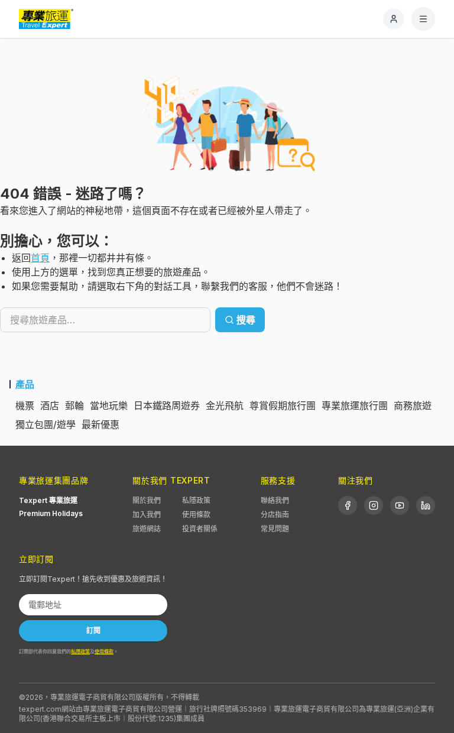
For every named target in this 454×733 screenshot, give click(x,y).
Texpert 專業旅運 (48, 500)
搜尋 (245, 320)
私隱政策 (196, 500)
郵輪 (74, 405)
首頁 (40, 258)
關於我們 (146, 500)
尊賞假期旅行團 (282, 405)
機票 (24, 405)
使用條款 (196, 514)
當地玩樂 (109, 405)
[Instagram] (373, 505)
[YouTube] (399, 505)
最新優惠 (100, 424)
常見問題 (275, 528)
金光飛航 (225, 405)
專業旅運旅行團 (355, 405)
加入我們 (146, 514)
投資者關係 (200, 528)
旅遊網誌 (146, 528)
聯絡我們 (275, 500)
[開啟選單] (423, 19)
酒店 (49, 405)
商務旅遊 (413, 405)
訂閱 (93, 630)
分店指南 (275, 514)
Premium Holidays (51, 513)
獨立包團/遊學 (45, 424)
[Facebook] (347, 505)
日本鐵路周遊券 (167, 405)
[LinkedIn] (425, 505)
